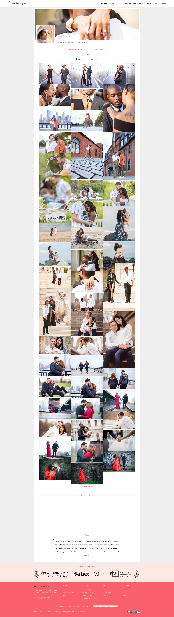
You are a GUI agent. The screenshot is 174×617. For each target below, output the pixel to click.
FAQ (104, 589)
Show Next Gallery (87, 486)
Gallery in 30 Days (87, 595)
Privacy (125, 592)
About (78, 42)
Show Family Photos (98, 49)
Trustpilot (115, 606)
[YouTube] (41, 598)
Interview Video (68, 42)
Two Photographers (87, 589)
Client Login (106, 595)
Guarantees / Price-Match (89, 598)
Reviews (125, 589)
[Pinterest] (48, 598)
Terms (124, 595)
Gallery (59, 42)
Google (109, 606)
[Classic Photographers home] (46, 586)
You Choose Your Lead (88, 592)
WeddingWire (96, 606)
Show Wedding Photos (77, 49)
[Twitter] (38, 598)
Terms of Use (37, 613)
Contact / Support (107, 592)
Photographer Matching (68, 592)
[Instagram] (45, 598)
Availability (85, 42)
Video (63, 598)
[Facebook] (35, 598)
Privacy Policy (45, 613)
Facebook (103, 606)
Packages (64, 589)
